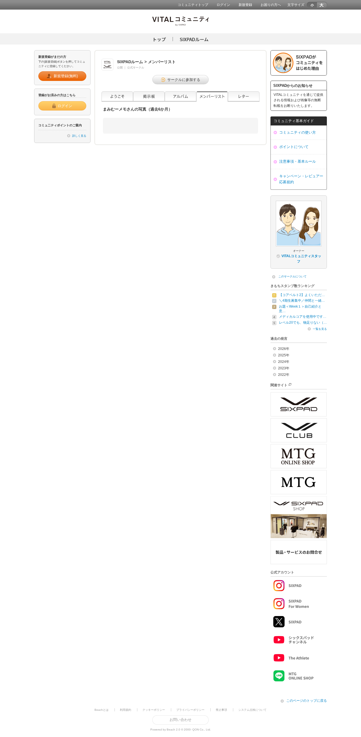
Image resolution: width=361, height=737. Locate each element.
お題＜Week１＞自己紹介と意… (300, 308)
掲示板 (149, 96)
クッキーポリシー (153, 709)
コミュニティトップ (193, 5)
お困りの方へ (271, 5)
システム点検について (252, 709)
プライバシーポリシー (190, 709)
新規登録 (245, 5)
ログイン (223, 5)
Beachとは (101, 709)
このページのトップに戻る (306, 701)
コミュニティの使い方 (297, 132)
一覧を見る (320, 328)
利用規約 (125, 709)
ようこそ (117, 96)
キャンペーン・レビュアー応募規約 (301, 179)
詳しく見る (79, 135)
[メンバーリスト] (212, 96)
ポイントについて (294, 147)
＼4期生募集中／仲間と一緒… (302, 301)
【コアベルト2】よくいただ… (302, 295)
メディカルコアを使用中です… (302, 317)
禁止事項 (221, 709)
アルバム (180, 96)
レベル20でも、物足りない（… (303, 323)
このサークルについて (292, 276)
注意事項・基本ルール (297, 161)
